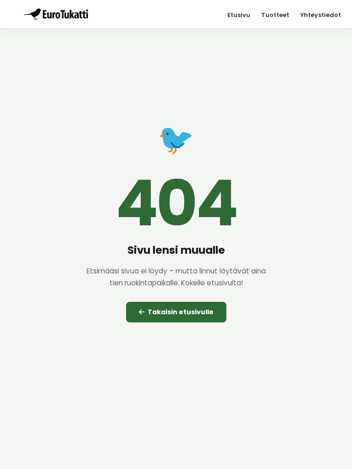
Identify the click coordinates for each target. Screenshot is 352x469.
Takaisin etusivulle (179, 311)
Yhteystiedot (320, 15)
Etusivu (238, 15)
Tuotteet (275, 15)
